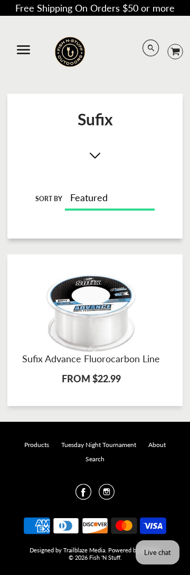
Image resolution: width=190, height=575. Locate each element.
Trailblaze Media (84, 550)
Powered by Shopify (134, 550)
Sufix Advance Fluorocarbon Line (91, 358)
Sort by (48, 199)
